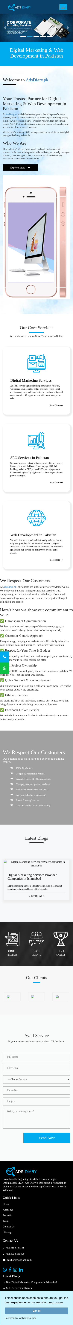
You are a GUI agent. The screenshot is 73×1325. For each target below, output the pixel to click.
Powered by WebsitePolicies (20, 1318)
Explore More (18, 167)
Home (6, 1204)
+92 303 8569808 (14, 1253)
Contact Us (8, 1226)
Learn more (55, 1302)
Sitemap (7, 1232)
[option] (36, 882)
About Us (8, 1209)
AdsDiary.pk (37, 79)
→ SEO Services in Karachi (18, 1288)
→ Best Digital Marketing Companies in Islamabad (30, 1282)
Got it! (37, 1311)
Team (6, 1221)
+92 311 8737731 (14, 1247)
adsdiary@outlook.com (19, 1260)
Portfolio (7, 1215)
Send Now (47, 1138)
